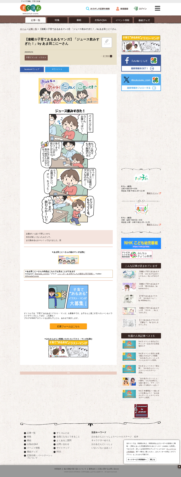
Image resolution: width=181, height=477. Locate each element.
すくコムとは (63, 433)
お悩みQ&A (32, 444)
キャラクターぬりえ (101, 440)
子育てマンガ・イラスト (36, 57)
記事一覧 (33, 29)
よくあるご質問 (64, 440)
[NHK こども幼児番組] (141, 249)
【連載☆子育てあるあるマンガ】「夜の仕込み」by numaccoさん (148, 286)
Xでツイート (57, 69)
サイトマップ (63, 448)
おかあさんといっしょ (102, 444)
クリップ (107, 44)
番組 (29, 440)
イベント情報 (33, 448)
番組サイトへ (152, 193)
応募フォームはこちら (68, 326)
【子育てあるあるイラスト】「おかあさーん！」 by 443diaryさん (147, 298)
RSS (59, 451)
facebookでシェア (31, 69)
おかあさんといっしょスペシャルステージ (111, 436)
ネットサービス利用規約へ (137, 459)
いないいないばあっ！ (102, 448)
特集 (29, 436)
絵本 (136, 436)
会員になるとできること (68, 436)
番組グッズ (32, 451)
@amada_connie (42, 274)
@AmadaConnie (32, 276)
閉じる (152, 459)
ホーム (23, 29)
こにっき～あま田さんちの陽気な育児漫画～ (75, 274)
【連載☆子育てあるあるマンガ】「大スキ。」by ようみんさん (148, 310)
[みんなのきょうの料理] (136, 259)
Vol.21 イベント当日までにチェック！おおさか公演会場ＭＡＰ (148, 344)
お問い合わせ (63, 444)
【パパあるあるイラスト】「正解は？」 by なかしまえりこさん (148, 322)
